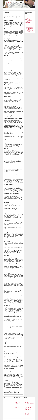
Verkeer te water (17, 401)
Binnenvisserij (17, 403)
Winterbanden (27, 414)
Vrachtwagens (27, 413)
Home (5, 9)
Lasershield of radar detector (29, 410)
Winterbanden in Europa (29, 27)
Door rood (26, 399)
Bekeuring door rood (29, 23)
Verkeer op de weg (17, 399)
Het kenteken (27, 406)
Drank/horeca (17, 407)
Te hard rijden (28, 22)
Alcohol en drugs (27, 401)
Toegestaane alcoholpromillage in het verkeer (29, 20)
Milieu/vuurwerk (17, 404)
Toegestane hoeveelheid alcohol (29, 403)
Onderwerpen (9, 9)
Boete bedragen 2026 (16, 9)
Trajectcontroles (27, 404)
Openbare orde (17, 408)
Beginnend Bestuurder (28, 409)
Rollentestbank (27, 415)
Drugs (15, 406)
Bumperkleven (28, 18)
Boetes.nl (7, 2)
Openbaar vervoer (17, 402)
